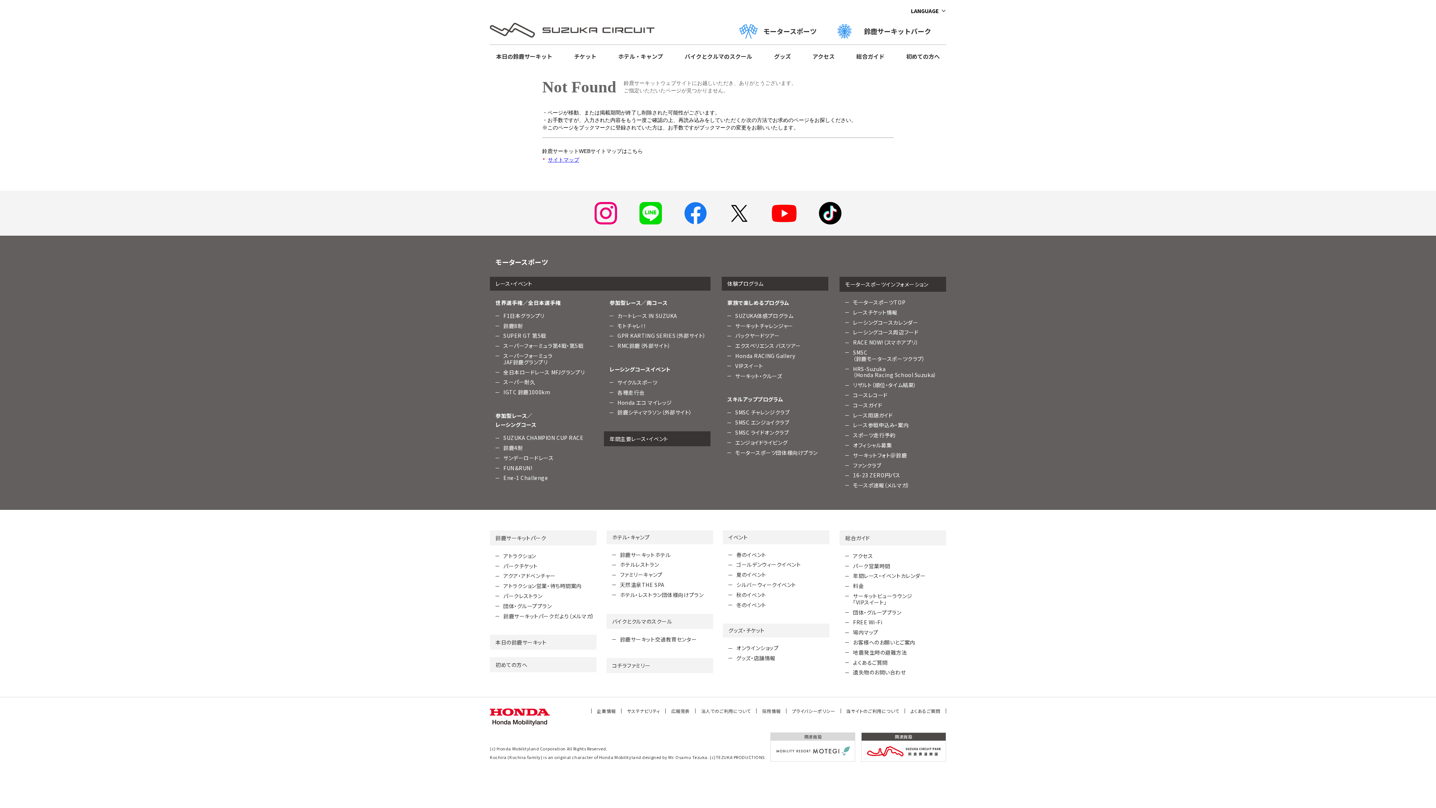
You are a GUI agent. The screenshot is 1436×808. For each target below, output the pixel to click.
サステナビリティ (643, 710)
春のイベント (751, 554)
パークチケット (520, 566)
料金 (858, 586)
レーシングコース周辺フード (885, 332)
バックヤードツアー (757, 335)
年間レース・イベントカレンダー (889, 575)
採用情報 (771, 710)
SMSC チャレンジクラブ (762, 412)
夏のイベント (751, 574)
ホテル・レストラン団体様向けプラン (662, 595)
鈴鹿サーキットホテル (645, 554)
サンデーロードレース (528, 458)
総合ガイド (870, 56)
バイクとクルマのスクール (718, 56)
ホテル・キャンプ (640, 56)
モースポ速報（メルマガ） (881, 485)
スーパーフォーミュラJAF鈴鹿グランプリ (528, 359)
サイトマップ (563, 160)
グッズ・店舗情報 (755, 658)
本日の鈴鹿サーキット (524, 56)
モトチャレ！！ (632, 326)
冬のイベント (751, 605)
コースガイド (867, 405)
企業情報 (606, 710)
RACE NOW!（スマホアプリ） (886, 342)
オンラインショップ (757, 648)
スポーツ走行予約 (874, 435)
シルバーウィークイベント (766, 584)
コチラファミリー (631, 665)
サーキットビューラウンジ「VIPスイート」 (882, 599)
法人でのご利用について (726, 710)
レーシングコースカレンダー (885, 322)
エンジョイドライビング (761, 442)
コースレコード (870, 395)
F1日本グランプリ (523, 315)
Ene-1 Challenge (525, 477)
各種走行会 (631, 392)
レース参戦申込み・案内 (881, 425)
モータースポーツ (790, 31)
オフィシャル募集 (872, 445)
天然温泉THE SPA (642, 584)
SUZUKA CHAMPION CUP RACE (543, 437)
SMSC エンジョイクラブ (762, 422)
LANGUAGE (925, 11)
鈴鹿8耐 (513, 326)
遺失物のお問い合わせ (879, 672)
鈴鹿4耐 (513, 448)
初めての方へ (923, 56)
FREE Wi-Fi (868, 622)
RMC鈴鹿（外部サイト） (644, 345)
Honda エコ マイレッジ (644, 402)
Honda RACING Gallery (765, 355)
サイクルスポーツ (637, 382)
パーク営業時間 (871, 566)
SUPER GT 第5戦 (524, 335)
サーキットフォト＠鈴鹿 (880, 455)
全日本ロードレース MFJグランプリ (543, 372)
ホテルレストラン (639, 564)
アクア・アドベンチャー (529, 575)
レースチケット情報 (875, 312)
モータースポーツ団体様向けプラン (776, 452)
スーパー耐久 (519, 382)
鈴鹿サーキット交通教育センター (658, 639)
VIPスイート (749, 366)
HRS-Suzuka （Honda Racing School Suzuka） (895, 372)
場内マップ (865, 632)
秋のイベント (751, 595)
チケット (585, 56)
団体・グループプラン (527, 606)
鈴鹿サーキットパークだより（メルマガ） (549, 616)
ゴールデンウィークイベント (768, 564)
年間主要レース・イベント (639, 439)
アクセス (824, 56)
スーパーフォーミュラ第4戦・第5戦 (543, 345)
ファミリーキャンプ (641, 574)
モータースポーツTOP (879, 302)
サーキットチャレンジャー (764, 326)
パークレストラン (522, 596)
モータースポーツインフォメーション (887, 284)
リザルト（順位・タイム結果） (885, 385)
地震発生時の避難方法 (880, 652)
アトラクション (519, 556)
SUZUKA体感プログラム (764, 315)
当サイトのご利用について (872, 710)
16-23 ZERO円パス (876, 475)
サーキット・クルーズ (758, 376)
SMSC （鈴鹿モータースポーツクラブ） (889, 355)
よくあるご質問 (870, 662)
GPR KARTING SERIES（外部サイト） (661, 335)
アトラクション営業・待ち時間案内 (542, 586)
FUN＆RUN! (517, 468)
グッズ (782, 56)
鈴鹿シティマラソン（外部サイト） (654, 412)
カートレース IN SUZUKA (647, 315)
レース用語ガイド (873, 415)
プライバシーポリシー (813, 710)
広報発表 (680, 710)
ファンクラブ (867, 465)
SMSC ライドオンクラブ (762, 432)
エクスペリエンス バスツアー (768, 345)
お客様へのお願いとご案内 (884, 642)
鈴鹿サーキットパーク (901, 31)
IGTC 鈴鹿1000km (526, 392)
